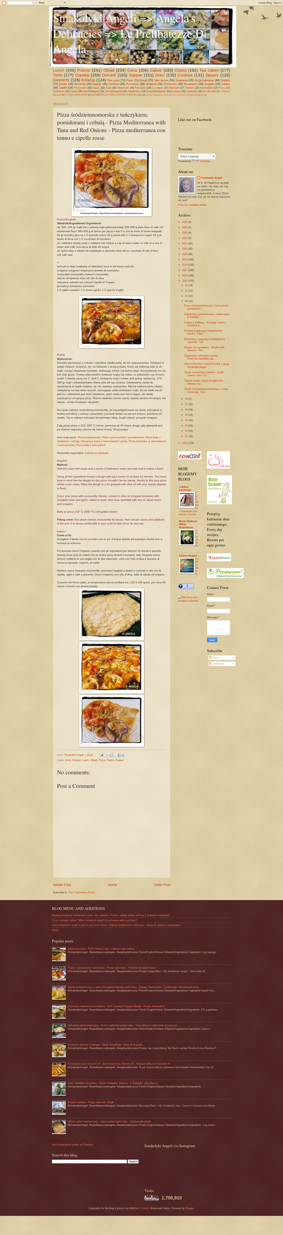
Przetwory (132, 84)
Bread (143, 80)
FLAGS (144, 1208)
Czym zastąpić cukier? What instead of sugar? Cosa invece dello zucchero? (94, 920)
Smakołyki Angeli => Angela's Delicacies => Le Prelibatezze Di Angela (130, 33)
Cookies (185, 75)
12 (186, 285)
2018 (185, 264)
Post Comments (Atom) (82, 892)
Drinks (63, 84)
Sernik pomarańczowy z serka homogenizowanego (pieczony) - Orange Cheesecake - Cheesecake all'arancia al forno (133, 987)
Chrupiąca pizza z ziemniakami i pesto (104, 441)
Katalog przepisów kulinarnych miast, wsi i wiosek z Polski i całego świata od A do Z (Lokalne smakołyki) (110, 915)
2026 (185, 222)
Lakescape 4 (197, 566)
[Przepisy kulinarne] (225, 577)
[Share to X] (115, 755)
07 (186, 404)
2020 (185, 254)
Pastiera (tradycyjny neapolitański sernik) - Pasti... (203, 332)
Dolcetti (109, 75)
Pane (129, 80)
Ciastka (82, 75)
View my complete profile (192, 204)
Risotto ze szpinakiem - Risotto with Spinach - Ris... (204, 349)
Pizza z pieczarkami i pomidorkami (123, 437)
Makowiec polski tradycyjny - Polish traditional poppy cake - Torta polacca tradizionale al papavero (123, 1025)
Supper (135, 75)
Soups (96, 87)
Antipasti (151, 84)
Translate (205, 161)
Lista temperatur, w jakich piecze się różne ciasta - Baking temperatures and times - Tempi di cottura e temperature (116, 925)
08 (186, 398)
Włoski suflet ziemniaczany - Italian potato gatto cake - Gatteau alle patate (109, 1121)
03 (186, 425)
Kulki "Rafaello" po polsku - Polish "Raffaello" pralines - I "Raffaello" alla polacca (112, 1083)
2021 (185, 248)
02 (186, 430)
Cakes (156, 70)
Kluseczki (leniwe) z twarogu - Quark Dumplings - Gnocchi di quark (105, 1044)
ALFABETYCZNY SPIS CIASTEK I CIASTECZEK (116, 95)
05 (186, 414)
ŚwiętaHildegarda (156, 91)
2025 (185, 227)
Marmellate (206, 87)
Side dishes (161, 80)
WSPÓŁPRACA (197, 95)
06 (186, 409)
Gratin (73, 91)
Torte (57, 75)
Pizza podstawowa (89, 437)
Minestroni (123, 87)
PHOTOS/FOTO (179, 95)
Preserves (170, 84)
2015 (185, 280)
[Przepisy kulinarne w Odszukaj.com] (189, 600)
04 (186, 420)
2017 (185, 270)
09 (186, 301)
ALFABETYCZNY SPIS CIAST (71, 95)
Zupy (108, 87)
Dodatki (225, 80)
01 (186, 436)
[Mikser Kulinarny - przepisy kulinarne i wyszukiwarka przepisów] (219, 503)
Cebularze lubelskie (97, 453)
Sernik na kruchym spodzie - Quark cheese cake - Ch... (204, 374)
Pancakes (140, 87)
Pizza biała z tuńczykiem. (91, 445)
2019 (185, 259)
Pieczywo (113, 80)
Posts (215, 657)
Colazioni (225, 91)
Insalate (209, 84)
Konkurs (176, 91)
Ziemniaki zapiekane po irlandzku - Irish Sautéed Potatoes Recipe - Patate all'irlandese (116, 1006)
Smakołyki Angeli (211, 177)
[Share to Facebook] (119, 755)
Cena (132, 70)
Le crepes (157, 87)
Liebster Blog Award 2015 (157, 95)
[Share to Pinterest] (123, 755)
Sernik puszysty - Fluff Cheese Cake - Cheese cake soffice (101, 948)
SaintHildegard (91, 91)
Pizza (222, 87)
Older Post (162, 885)
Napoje (96, 84)
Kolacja (88, 80)
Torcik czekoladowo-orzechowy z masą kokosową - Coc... (206, 390)
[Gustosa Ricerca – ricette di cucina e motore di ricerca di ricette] (219, 560)
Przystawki (80, 87)
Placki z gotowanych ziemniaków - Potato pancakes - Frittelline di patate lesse (112, 967)
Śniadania (181, 80)
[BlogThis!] (112, 755)
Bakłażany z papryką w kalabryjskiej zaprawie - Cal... (204, 340)
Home (112, 885)
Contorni (113, 84)
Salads (225, 84)
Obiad (108, 70)
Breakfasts (191, 84)
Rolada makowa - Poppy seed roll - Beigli (91, 1102)
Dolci (160, 75)
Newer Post (62, 885)
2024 (185, 232)
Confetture (58, 91)
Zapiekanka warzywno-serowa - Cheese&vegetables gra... (201, 357)
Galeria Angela (188, 555)
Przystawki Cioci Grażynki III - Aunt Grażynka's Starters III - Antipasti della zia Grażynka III (119, 1063)
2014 (185, 443)
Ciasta (181, 70)
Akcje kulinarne (204, 80)
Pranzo (83, 70)
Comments (217, 663)
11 (186, 290)
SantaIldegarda (113, 91)
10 (186, 296)
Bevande (79, 84)
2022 (185, 243)
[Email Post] (101, 754)
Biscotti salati (209, 91)
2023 (185, 238)
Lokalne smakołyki (185, 488)
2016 (185, 275)
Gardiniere (192, 91)
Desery (212, 75)
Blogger (189, 1208)
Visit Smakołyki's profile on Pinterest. (73, 1144)
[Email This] (108, 755)
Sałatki (63, 87)
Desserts (61, 80)
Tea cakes (209, 70)
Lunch (58, 70)
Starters (189, 87)
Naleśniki (174, 87)
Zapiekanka (133, 91)
